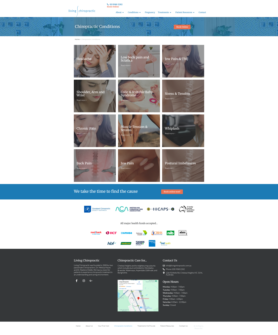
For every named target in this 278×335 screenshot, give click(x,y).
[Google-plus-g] (91, 280)
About (119, 12)
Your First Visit (103, 326)
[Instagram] (83, 280)
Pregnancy (150, 12)
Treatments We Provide (146, 326)
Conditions (133, 12)
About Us (89, 326)
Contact (202, 12)
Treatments (163, 12)
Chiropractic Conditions (123, 326)
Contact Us (183, 326)
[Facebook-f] (76, 280)
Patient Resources (183, 12)
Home (77, 39)
